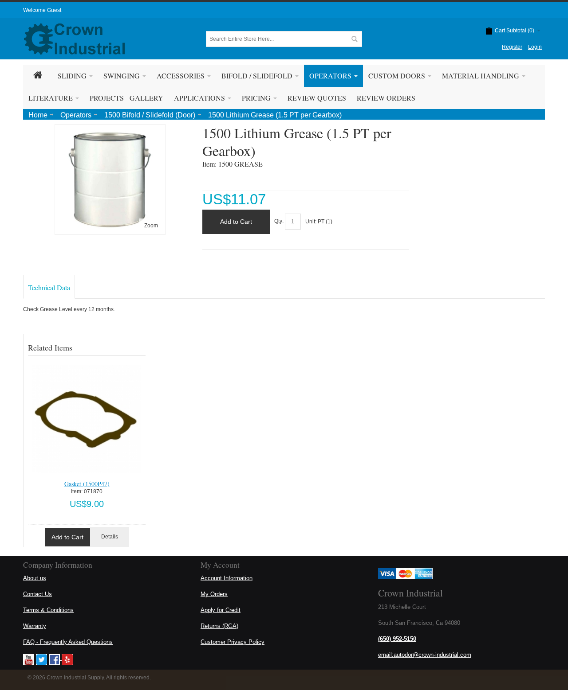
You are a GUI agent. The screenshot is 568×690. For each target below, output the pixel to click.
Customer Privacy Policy (232, 642)
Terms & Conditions (48, 610)
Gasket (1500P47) (87, 483)
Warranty (34, 626)
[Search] (354, 39)
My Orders (214, 594)
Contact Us (37, 594)
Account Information (226, 578)
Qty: (279, 221)
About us (34, 578)
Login (535, 47)
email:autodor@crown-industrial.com (424, 654)
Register (512, 47)
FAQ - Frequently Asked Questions (68, 642)
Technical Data (49, 287)
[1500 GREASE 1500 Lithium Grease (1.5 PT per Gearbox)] (110, 131)
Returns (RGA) (219, 626)
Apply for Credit (221, 610)
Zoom (151, 225)
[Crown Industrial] (74, 39)
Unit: (311, 221)
